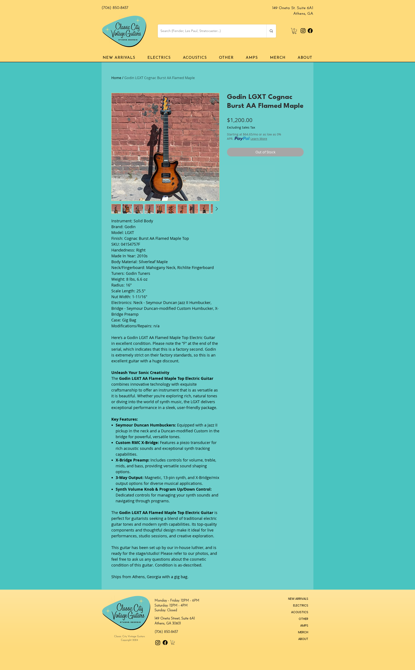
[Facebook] (310, 30)
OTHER (303, 619)
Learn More (259, 139)
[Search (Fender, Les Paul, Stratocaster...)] (271, 31)
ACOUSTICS (299, 612)
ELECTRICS (300, 605)
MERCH (303, 632)
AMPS (304, 625)
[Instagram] (303, 30)
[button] (294, 31)
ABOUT (303, 639)
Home (116, 77)
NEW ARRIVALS (298, 599)
